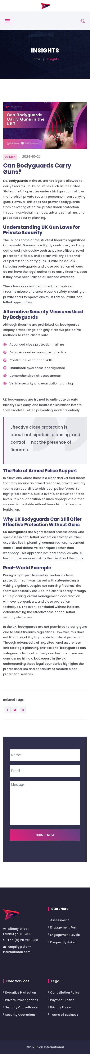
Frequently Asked (63, 942)
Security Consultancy (21, 1007)
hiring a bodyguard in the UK (44, 658)
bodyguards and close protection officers (50, 266)
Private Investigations (21, 1000)
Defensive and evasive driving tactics (37, 352)
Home (35, 59)
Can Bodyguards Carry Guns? (37, 168)
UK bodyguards (15, 532)
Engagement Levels (65, 935)
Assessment (60, 920)
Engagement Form (64, 927)
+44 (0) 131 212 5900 (23, 940)
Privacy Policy (60, 1007)
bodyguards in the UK (25, 181)
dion (12, 157)
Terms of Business (64, 1015)
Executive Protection (20, 992)
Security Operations (20, 1015)
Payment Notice (62, 1000)
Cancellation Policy (65, 992)
